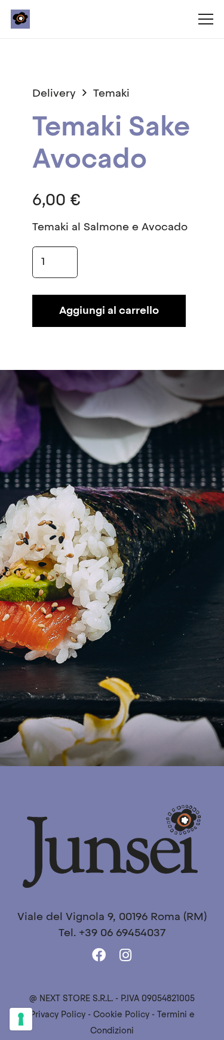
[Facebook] (98, 956)
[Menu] (205, 19)
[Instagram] (125, 955)
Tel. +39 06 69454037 (112, 933)
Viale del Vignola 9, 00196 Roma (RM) (112, 917)
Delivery (54, 93)
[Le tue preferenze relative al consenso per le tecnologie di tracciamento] (21, 1019)
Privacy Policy (57, 1015)
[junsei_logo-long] (112, 845)
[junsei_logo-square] (20, 19)
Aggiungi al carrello (109, 310)
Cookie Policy (121, 1015)
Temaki (111, 93)
